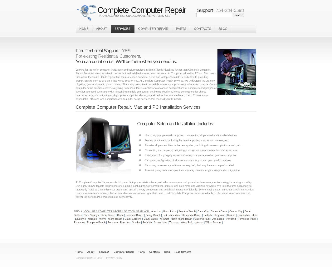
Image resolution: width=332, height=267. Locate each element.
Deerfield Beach (134, 215)
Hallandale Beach (192, 215)
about (101, 28)
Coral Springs (92, 215)
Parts (181, 28)
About (90, 251)
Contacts (202, 28)
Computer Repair (153, 28)
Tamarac (174, 222)
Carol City (203, 211)
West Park (187, 222)
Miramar (165, 218)
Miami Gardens (133, 218)
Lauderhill (80, 218)
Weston (199, 222)
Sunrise (136, 222)
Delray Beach (153, 215)
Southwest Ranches (119, 222)
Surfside (148, 222)
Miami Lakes (151, 218)
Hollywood (220, 215)
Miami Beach (115, 218)
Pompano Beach (96, 222)
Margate (93, 218)
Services (104, 251)
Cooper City (236, 211)
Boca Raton (170, 211)
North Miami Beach (182, 218)
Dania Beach (108, 215)
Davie (120, 215)
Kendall (231, 215)
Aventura (156, 211)
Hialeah (207, 215)
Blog (223, 28)
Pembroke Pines (247, 218)
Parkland (231, 218)
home (84, 28)
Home (79, 251)
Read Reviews (182, 251)
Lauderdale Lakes (247, 215)
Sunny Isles (161, 222)
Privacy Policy (114, 257)
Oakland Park (202, 218)
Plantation (80, 222)
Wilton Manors (213, 222)
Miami (102, 218)
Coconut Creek (219, 211)
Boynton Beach (187, 211)
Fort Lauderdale (172, 215)
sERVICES (122, 28)
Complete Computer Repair (139, 10)
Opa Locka (218, 218)
